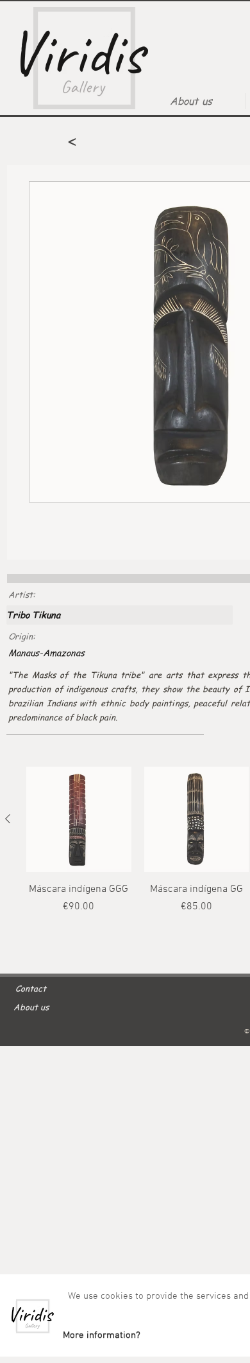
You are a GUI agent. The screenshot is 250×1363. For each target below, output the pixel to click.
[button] (101, 1335)
